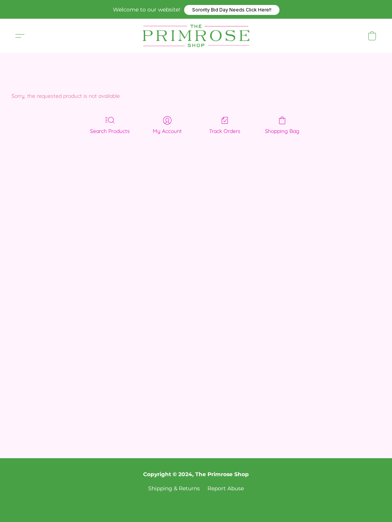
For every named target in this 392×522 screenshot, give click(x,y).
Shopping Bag (282, 131)
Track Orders (224, 131)
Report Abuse (225, 488)
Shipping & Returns (174, 488)
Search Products (110, 131)
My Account (167, 131)
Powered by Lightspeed (196, 501)
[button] (231, 10)
